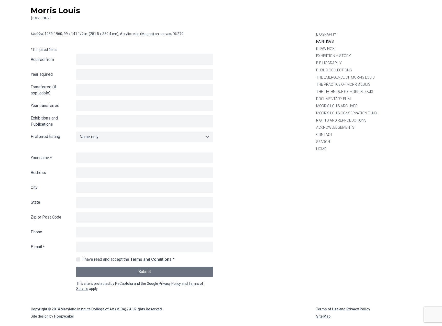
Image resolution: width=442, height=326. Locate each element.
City (34, 187)
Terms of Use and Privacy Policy (343, 309)
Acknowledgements (335, 127)
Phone (36, 232)
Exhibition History (333, 56)
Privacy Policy (170, 283)
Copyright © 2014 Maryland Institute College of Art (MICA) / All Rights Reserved (96, 309)
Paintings (325, 41)
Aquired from (42, 59)
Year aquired (42, 74)
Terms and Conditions (151, 259)
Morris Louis (55, 13)
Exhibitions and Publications (44, 121)
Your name (41, 157)
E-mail (38, 246)
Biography (326, 34)
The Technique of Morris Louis (344, 92)
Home (321, 149)
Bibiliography (329, 63)
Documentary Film (333, 99)
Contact (324, 135)
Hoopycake (63, 316)
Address (38, 172)
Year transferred (45, 105)
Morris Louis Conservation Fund (346, 113)
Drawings (325, 49)
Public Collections (334, 70)
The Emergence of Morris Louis (345, 77)
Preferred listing (45, 136)
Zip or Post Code (46, 217)
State (35, 202)
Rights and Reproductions (341, 120)
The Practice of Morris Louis (343, 84)
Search (323, 142)
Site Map (323, 316)
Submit (144, 271)
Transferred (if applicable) (43, 89)
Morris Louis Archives (337, 106)
